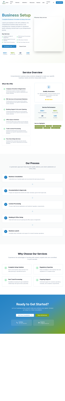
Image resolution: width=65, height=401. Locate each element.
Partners (38, 2)
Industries (24, 2)
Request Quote (22, 46)
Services (17, 2)
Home (7, 2)
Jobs (43, 2)
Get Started (59, 2)
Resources (32, 2)
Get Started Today (8, 46)
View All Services (42, 315)
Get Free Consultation (24, 315)
